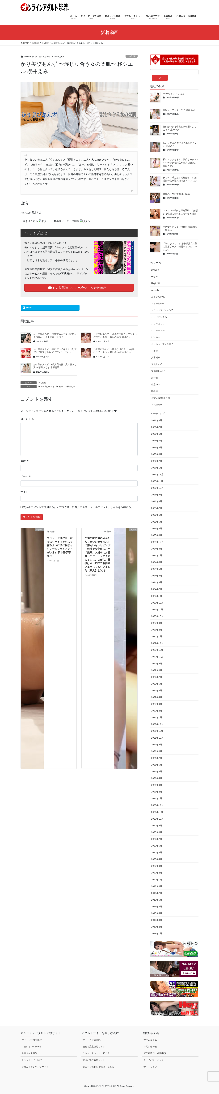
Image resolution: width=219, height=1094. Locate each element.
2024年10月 (157, 542)
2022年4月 (156, 697)
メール (26, 476)
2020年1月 (156, 879)
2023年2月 (156, 629)
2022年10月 (157, 656)
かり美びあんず (48, 386)
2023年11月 (157, 609)
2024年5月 (156, 569)
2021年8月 (156, 751)
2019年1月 (156, 933)
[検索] (160, 78)
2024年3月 (156, 582)
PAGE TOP (211, 1058)
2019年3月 (156, 920)
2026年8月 (156, 420)
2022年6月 (156, 683)
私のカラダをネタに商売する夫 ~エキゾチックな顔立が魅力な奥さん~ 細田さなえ (180, 162)
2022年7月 (156, 677)
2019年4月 (156, 913)
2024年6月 (156, 562)
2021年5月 (156, 771)
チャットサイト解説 (32, 1060)
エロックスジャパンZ (162, 310)
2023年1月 (156, 636)
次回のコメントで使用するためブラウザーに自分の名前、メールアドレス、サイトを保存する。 (78, 507)
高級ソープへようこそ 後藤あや (179, 110)
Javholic (155, 290)
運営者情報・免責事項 (154, 1053)
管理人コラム (150, 1040)
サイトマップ (150, 1066)
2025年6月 (156, 515)
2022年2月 (156, 710)
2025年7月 (156, 508)
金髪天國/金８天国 (160, 398)
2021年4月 (156, 778)
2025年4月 (156, 528)
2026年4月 (156, 447)
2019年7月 (156, 893)
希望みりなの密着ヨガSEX (176, 194)
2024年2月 (156, 589)
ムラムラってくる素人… (163, 344)
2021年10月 (157, 737)
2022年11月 (157, 650)
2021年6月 (156, 764)
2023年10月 (157, 616)
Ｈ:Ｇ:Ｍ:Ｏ (156, 404)
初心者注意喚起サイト (94, 1046)
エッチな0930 (158, 296)
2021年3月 (156, 785)
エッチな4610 (158, 303)
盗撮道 (154, 391)
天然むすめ (156, 364)
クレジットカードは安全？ (96, 1053)
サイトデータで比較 (32, 1040)
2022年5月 (156, 690)
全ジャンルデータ (33, 1046)
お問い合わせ (150, 1046)
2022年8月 (156, 670)
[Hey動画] (32, 648)
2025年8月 (156, 501)
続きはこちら (31, 221)
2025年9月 (156, 494)
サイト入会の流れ (92, 1040)
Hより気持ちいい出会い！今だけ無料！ (81, 287)
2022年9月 (156, 663)
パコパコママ (158, 323)
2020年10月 (157, 818)
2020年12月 (157, 805)
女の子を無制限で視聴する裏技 (98, 1066)
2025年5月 (156, 521)
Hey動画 (131, 56)
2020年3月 (156, 866)
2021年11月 (157, 731)
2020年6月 (156, 845)
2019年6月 (156, 899)
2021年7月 (156, 758)
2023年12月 (157, 602)
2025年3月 (156, 535)
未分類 (154, 377)
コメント (27, 418)
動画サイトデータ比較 (67, 221)
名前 (25, 461)
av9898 (155, 269)
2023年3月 (156, 623)
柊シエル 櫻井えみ (67, 386)
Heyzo (154, 276)
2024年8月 (156, 548)
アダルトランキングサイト (35, 1066)
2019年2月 (156, 926)
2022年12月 (157, 643)
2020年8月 (156, 832)
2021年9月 (156, 744)
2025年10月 (157, 488)
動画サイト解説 (29, 1053)
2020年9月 (156, 825)
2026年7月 (156, 427)
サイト (24, 491)
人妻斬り (155, 357)
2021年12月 (157, 724)
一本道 (154, 350)
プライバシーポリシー (154, 1060)
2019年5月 (156, 906)
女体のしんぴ (158, 371)
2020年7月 (156, 839)
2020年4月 (156, 859)
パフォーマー (158, 330)
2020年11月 (157, 812)
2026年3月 (156, 454)
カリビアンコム (159, 317)
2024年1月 (156, 596)
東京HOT (155, 384)
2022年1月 (156, 717)
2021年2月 (156, 791)
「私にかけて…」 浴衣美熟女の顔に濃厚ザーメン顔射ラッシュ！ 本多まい (180, 246)
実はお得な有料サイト (94, 1060)
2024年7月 (156, 555)
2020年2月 (156, 872)
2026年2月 (156, 461)
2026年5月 (156, 440)
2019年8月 (156, 886)
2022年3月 (156, 704)
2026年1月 (156, 467)
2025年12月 (157, 474)
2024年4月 (156, 575)
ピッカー (155, 337)
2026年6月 (156, 434)
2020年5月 (156, 852)
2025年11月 (157, 481)
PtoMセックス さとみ (174, 93)
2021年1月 (156, 798)
